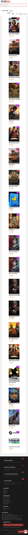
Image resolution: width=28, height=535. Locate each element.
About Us (5, 490)
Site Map (5, 493)
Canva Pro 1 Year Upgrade (7, 514)
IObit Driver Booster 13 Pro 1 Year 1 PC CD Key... (12, 519)
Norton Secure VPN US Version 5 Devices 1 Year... (12, 515)
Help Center (5, 491)
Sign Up (25, 13)
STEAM (5, 10)
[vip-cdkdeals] (5, 1)
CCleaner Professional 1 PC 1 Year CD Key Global (12, 518)
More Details (14, 31)
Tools (11, 10)
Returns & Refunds (7, 502)
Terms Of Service (6, 497)
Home (3, 10)
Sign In (22, 13)
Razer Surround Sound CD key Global (9, 517)
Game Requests (6, 508)
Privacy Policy (6, 499)
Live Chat (5, 510)
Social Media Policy (7, 500)
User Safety (5, 503)
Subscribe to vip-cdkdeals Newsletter (14, 524)
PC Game (8, 10)
